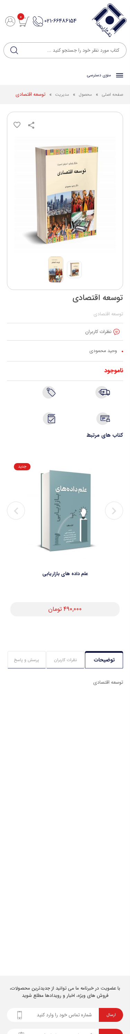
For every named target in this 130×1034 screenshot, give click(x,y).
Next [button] (114, 511)
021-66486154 (60, 21)
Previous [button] (16, 511)
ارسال (111, 1015)
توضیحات (104, 660)
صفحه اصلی (112, 94)
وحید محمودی (103, 350)
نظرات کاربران (65, 660)
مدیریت (62, 94)
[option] (65, 539)
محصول (84, 94)
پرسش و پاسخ (26, 660)
